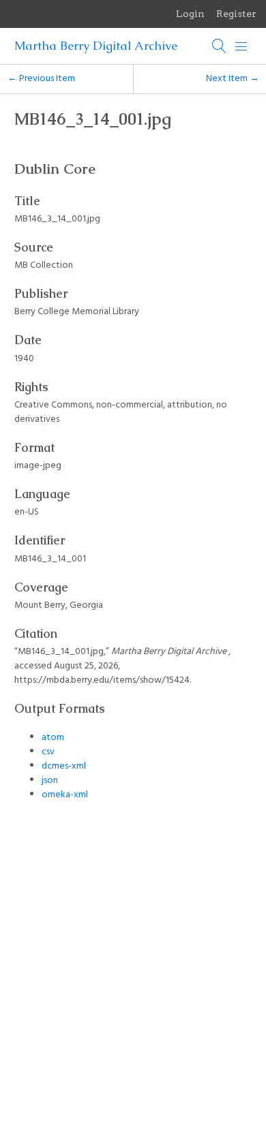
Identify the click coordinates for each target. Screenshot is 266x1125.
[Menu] (241, 46)
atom (53, 737)
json (50, 780)
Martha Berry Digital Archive (95, 45)
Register (236, 13)
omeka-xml (65, 795)
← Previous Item (41, 79)
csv (48, 752)
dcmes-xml (64, 766)
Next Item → (232, 79)
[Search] (220, 46)
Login (190, 13)
